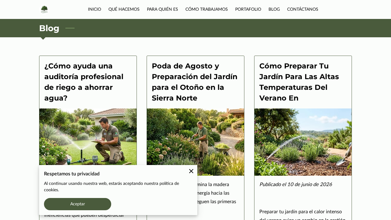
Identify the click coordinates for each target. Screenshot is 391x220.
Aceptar (77, 204)
